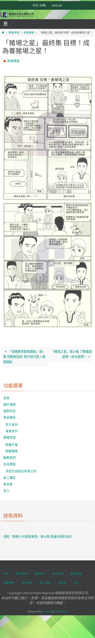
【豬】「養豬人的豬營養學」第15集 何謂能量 (32, 545)
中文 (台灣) (39, 5)
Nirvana (46, 610)
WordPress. (61, 610)
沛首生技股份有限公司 (21, 470)
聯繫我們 (9, 457)
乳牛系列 (12, 423)
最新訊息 (9, 410)
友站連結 (9, 463)
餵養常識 (14, 32)
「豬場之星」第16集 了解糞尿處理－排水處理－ (71, 353)
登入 (6, 490)
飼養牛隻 (12, 444)
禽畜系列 (12, 430)
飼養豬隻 (29, 32)
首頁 (6, 397)
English (57, 5)
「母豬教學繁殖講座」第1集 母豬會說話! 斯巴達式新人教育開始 (24, 356)
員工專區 (9, 477)
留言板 (8, 483)
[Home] (3, 32)
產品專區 (9, 416)
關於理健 (9, 403)
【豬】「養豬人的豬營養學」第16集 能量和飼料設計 (37, 530)
